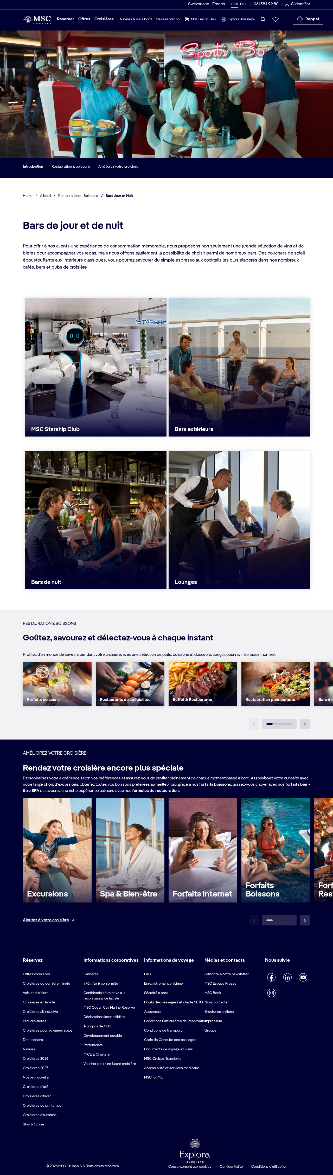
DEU (243, 4)
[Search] (263, 19)
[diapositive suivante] (305, 724)
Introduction (33, 166)
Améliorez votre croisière (118, 166)
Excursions (47, 894)
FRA (234, 4)
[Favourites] (275, 19)
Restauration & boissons (71, 166)
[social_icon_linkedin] (287, 977)
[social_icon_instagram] (271, 993)
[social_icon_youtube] (303, 977)
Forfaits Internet (202, 894)
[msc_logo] (37, 19)
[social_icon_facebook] (271, 977)
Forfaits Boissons (263, 890)
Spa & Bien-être (128, 894)
